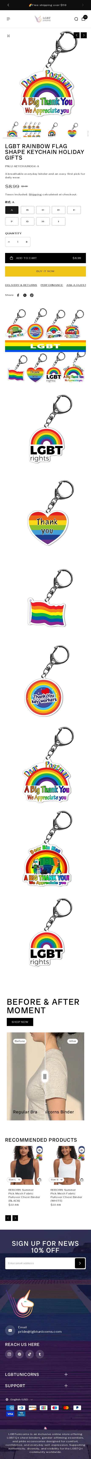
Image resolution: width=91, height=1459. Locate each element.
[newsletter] (80, 1263)
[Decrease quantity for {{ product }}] (8, 242)
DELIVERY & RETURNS (21, 285)
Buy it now (45, 271)
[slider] (44, 1076)
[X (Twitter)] (25, 295)
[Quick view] (39, 1150)
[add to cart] (39, 1179)
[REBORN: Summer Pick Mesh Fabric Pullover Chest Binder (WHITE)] (66, 1165)
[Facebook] (18, 295)
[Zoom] (8, 36)
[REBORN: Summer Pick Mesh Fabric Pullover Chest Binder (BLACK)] (24, 1165)
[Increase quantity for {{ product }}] (26, 242)
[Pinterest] (31, 295)
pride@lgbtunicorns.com (40, 1331)
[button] (8, 5)
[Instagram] (9, 1354)
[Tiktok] (29, 1354)
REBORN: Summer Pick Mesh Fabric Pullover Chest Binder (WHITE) (66, 1195)
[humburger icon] (8, 19)
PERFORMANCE (52, 285)
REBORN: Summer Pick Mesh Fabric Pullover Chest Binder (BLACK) (24, 1195)
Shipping (35, 194)
